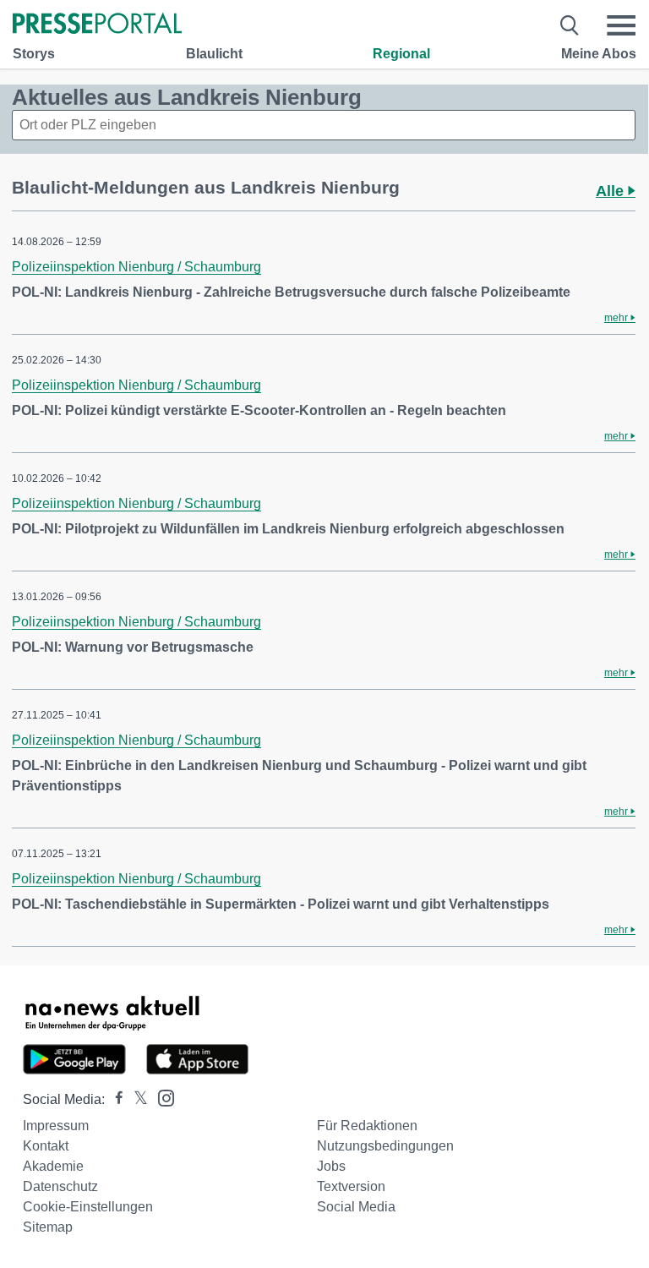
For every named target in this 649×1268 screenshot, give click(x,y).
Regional (401, 53)
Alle (612, 191)
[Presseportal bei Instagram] (161, 1097)
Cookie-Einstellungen (88, 1207)
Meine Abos (598, 53)
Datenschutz (60, 1186)
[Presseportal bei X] (135, 1099)
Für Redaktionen (367, 1125)
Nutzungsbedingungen (385, 1146)
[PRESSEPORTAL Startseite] (97, 25)
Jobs (331, 1166)
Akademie (53, 1166)
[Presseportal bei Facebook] (114, 1099)
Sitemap (48, 1227)
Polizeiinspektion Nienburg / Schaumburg (136, 267)
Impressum (56, 1125)
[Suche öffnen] (570, 25)
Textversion (351, 1186)
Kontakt (45, 1146)
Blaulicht (214, 53)
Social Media (356, 1207)
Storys (34, 53)
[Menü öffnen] (621, 25)
